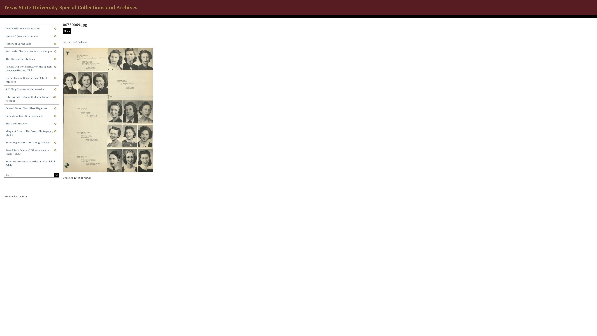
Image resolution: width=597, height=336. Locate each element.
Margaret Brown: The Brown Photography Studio (29, 133)
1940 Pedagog (79, 42)
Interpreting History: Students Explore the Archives (30, 98)
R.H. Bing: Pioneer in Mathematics (25, 89)
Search (56, 175)
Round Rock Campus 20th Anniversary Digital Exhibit (27, 152)
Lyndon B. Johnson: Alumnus (22, 36)
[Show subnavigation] (55, 28)
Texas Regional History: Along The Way (28, 142)
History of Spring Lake (18, 43)
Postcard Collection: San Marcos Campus (29, 51)
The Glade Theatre (16, 123)
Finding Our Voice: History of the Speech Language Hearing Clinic (29, 68)
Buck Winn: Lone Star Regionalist (24, 116)
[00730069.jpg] (108, 170)
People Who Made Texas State (22, 28)
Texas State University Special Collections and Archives (70, 7)
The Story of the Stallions (20, 59)
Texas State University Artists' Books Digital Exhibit (30, 163)
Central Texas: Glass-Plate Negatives (26, 108)
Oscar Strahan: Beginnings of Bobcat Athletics (26, 79)
